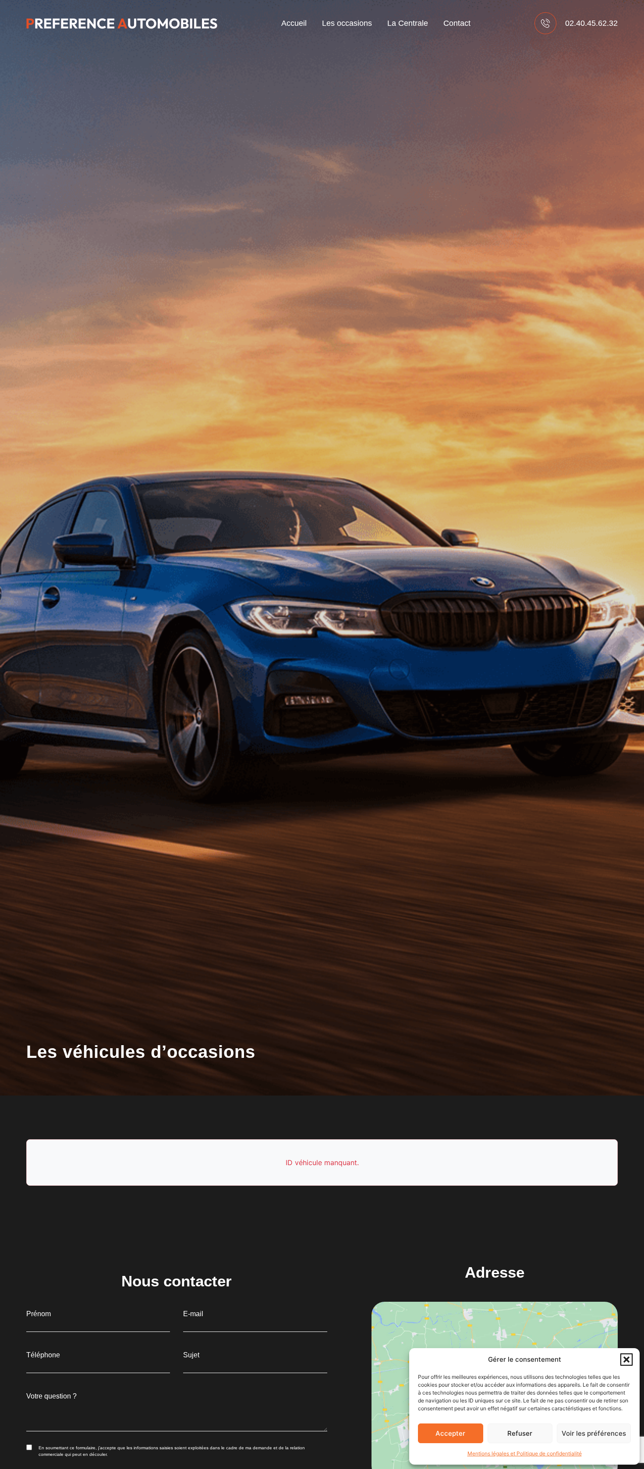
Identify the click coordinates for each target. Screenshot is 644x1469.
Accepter (450, 1433)
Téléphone (43, 1355)
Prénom (38, 1314)
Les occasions (347, 23)
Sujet (191, 1355)
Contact (457, 23)
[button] (626, 1359)
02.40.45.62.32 (591, 23)
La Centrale (407, 23)
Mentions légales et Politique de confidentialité (524, 1453)
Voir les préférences (594, 1433)
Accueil (294, 23)
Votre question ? (51, 1396)
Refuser (519, 1433)
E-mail (193, 1314)
